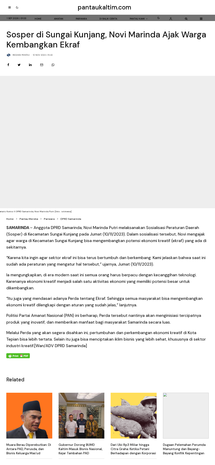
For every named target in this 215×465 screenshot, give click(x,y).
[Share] (8, 64)
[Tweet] (19, 64)
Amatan (58, 18)
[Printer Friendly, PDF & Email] (18, 355)
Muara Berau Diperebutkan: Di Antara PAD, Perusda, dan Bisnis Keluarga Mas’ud (28, 449)
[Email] (41, 64)
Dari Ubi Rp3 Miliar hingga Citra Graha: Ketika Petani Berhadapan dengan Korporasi (133, 449)
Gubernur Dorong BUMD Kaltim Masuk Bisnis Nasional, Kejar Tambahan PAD (80, 449)
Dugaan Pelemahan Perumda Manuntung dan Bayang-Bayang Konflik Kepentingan (184, 449)
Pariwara (81, 18)
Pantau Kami (137, 18)
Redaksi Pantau (21, 55)
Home (38, 18)
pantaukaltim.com (104, 7)
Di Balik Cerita (108, 18)
